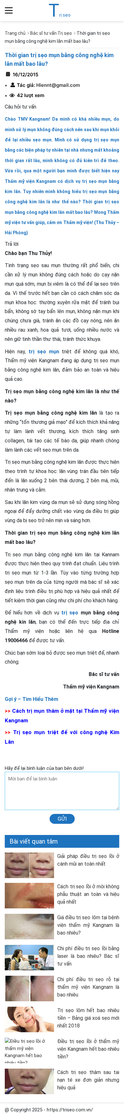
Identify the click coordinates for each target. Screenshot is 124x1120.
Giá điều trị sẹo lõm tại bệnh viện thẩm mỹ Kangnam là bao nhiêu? (88, 925)
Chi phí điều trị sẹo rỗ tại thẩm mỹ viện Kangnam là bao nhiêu (88, 987)
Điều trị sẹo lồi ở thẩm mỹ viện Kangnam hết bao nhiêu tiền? (88, 1049)
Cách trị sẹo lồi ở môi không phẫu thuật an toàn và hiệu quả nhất (88, 894)
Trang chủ (15, 33)
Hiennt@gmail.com (57, 85)
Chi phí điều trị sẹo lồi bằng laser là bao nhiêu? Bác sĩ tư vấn (88, 956)
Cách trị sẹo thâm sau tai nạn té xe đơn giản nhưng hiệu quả (88, 1080)
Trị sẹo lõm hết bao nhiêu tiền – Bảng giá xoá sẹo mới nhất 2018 (88, 1018)
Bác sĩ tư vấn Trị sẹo (51, 33)
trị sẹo (69, 613)
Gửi (62, 819)
